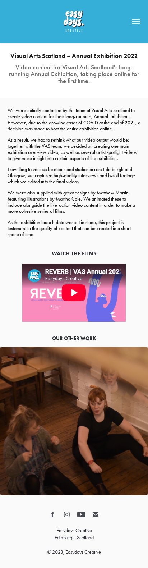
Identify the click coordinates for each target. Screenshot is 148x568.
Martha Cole (68, 199)
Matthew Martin (113, 193)
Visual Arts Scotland (110, 110)
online (106, 129)
